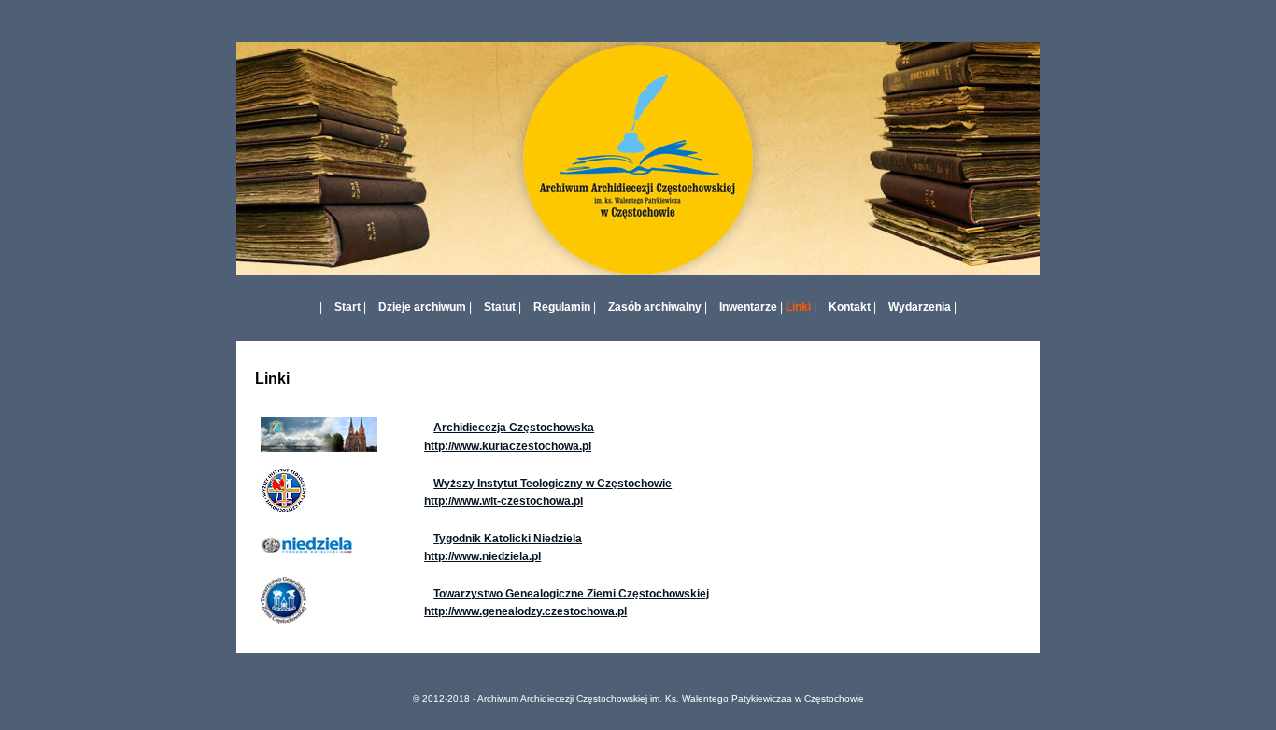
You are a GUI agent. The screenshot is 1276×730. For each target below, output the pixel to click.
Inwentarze (748, 307)
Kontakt (850, 307)
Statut (500, 307)
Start (347, 307)
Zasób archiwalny (655, 307)
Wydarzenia (919, 307)
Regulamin (561, 307)
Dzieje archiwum (422, 307)
